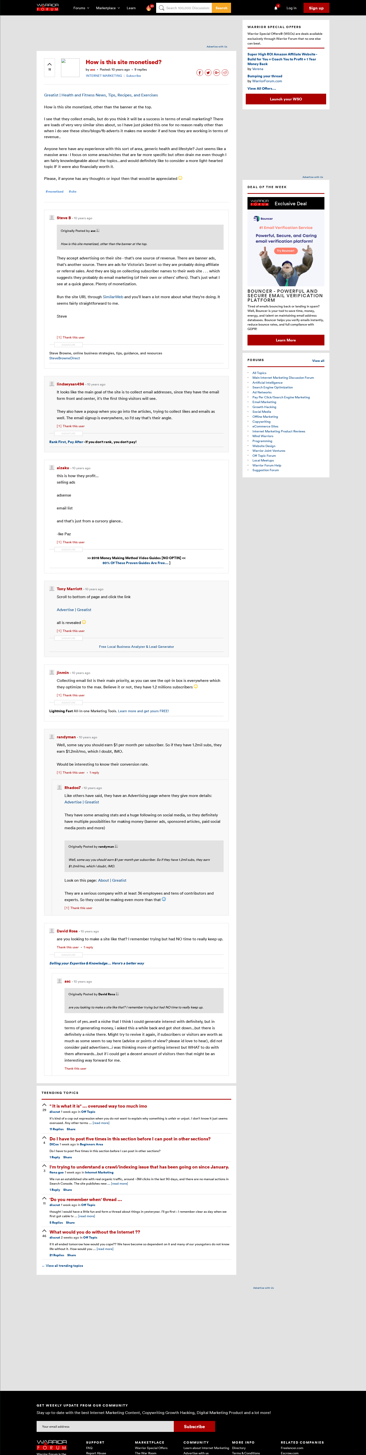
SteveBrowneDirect (64, 358)
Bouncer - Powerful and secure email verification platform (285, 295)
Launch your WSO (286, 99)
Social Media (261, 411)
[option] (285, 271)
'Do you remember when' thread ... (86, 1199)
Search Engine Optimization (272, 387)
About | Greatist (112, 880)
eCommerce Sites (265, 426)
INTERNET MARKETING (104, 75)
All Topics (259, 373)
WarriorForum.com (267, 81)
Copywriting (261, 421)
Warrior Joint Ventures (268, 450)
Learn (133, 7)
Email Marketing (264, 402)
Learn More (286, 340)
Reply (55, 1157)
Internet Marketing (99, 1172)
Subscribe (133, 75)
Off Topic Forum (264, 455)
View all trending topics (62, 1265)
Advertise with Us (217, 46)
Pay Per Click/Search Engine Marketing (281, 397)
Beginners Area (91, 1144)
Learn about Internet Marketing (206, 1448)
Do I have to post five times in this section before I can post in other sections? (130, 1138)
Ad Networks (262, 392)
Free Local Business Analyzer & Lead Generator (136, 646)
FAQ (89, 1448)
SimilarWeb (113, 296)
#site (72, 191)
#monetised (54, 191)
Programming (262, 441)
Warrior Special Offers (151, 1448)
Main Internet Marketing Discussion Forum (283, 377)
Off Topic (88, 1111)
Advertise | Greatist (74, 609)
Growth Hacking (264, 407)
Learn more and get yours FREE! (143, 710)
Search (221, 7)
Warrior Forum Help (266, 465)
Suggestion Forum (265, 470)
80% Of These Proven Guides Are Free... (136, 562)
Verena (257, 68)
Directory (239, 1448)
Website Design (263, 446)
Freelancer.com (292, 1448)
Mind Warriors (262, 436)
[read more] (101, 1123)
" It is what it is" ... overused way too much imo (98, 1106)
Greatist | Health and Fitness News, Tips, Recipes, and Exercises (101, 94)
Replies (57, 1129)
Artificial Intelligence (267, 382)
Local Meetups (263, 460)
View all (318, 360)
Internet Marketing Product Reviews (278, 431)
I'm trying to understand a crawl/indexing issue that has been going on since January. (139, 1167)
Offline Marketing (265, 416)
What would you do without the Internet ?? (95, 1232)
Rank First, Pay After (66, 441)
